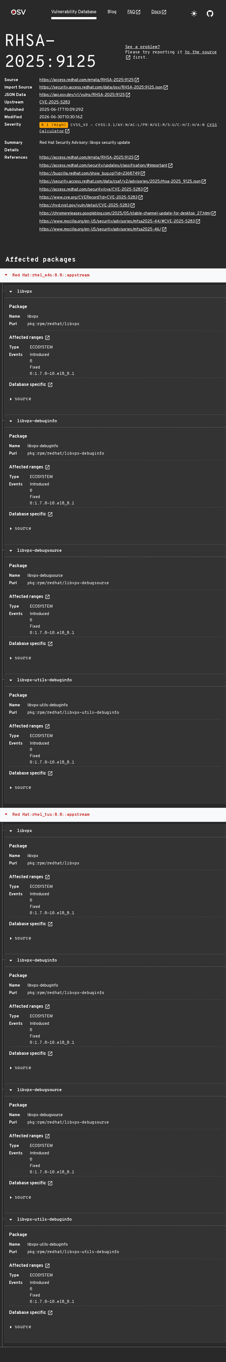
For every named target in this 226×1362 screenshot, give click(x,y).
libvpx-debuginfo (36, 421)
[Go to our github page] (210, 13)
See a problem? (142, 47)
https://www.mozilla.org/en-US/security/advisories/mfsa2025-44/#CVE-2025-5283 (117, 221)
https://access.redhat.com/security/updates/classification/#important (103, 165)
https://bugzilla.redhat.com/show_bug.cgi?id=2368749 (89, 173)
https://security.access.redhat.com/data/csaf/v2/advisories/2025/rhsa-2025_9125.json (120, 181)
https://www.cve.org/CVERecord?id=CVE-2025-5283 (88, 197)
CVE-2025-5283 (54, 102)
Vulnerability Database (73, 12)
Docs (156, 12)
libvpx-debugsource (38, 550)
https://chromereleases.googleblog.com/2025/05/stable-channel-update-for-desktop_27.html (125, 213)
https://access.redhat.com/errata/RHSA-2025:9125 (86, 80)
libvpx (23, 291)
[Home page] (18, 14)
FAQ (131, 12)
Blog (111, 12)
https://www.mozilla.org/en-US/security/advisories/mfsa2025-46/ (100, 229)
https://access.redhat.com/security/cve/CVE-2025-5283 (91, 189)
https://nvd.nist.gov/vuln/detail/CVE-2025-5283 (84, 205)
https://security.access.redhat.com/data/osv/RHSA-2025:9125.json (101, 87)
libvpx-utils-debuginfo (43, 680)
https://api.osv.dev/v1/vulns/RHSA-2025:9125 (82, 95)
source (23, 399)
